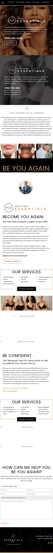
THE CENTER (11, 2)
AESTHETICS (28, 2)
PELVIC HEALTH (36, 2)
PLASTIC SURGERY (20, 2)
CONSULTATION (45, 2)
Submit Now (5, 523)
